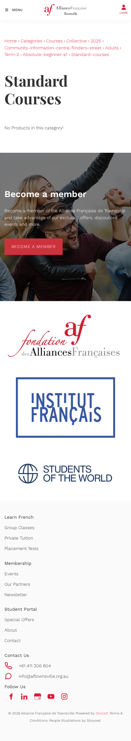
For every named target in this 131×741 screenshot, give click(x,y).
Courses (54, 40)
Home (10, 40)
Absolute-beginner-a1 (45, 54)
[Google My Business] (37, 696)
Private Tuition (18, 537)
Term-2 (11, 54)
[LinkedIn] (24, 696)
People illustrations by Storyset (74, 721)
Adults (112, 47)
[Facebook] (10, 696)
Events (11, 573)
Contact (12, 640)
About (10, 630)
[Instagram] (64, 696)
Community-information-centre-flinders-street (52, 47)
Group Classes (19, 527)
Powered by (92, 713)
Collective (76, 40)
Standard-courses (90, 54)
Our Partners (17, 584)
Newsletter (15, 594)
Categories (31, 40)
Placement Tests (21, 548)
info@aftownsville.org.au (43, 676)
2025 (96, 40)
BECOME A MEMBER (26, 241)
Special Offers (19, 619)
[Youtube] (51, 696)
